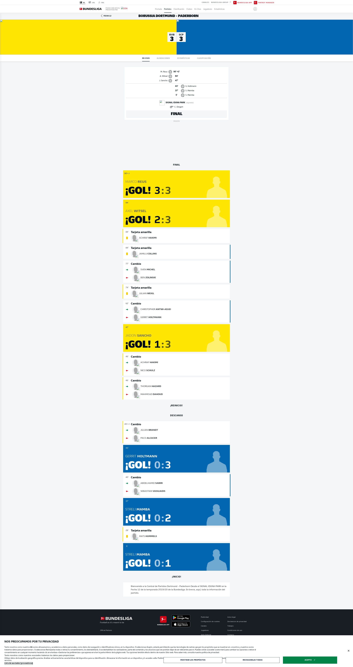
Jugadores (207, 8)
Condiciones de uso (234, 630)
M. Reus (164, 72)
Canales (205, 2)
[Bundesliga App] (235, 2)
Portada (158, 8)
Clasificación (179, 8)
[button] (254, 9)
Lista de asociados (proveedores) (18, 663)
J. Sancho (163, 81)
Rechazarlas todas (253, 660)
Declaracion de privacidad (237, 621)
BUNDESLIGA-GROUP (220, 2)
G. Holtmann (190, 86)
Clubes (189, 8)
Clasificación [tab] (204, 58)
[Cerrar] (349, 651)
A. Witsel (164, 76)
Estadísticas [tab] (183, 58)
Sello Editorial (206, 635)
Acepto (308, 660)
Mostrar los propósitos (192, 660)
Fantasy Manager (266, 2)
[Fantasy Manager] (255, 2)
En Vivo (197, 8)
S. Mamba (189, 91)
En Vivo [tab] (146, 58)
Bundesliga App (244, 2)
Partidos (167, 8)
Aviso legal (231, 617)
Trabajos (230, 626)
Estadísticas (219, 8)
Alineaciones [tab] (163, 58)
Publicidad (205, 617)
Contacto (230, 635)
